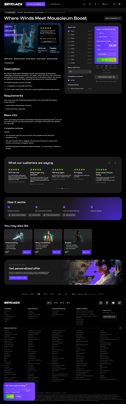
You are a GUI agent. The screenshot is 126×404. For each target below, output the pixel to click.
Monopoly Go (31, 358)
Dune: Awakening (9, 344)
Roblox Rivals (103, 367)
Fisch (29, 348)
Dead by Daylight (57, 339)
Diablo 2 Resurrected (82, 341)
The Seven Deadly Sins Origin (60, 374)
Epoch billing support (58, 314)
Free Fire (30, 349)
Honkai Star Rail (80, 353)
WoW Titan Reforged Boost (11, 381)
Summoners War (8, 372)
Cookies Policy (15, 392)
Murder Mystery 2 (105, 358)
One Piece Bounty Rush (106, 360)
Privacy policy (80, 319)
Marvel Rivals (31, 356)
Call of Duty (103, 336)
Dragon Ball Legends (105, 343)
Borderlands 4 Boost (57, 336)
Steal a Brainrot (104, 370)
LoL (53, 355)
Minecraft (55, 356)
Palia (29, 362)
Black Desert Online (105, 334)
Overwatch (7, 362)
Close (19, 396)
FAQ (53, 316)
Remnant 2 (31, 367)
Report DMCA (80, 323)
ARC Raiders (103, 332)
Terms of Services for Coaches (85, 312)
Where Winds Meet (33, 377)
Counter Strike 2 (80, 337)
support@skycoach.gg (108, 312)
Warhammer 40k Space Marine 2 (85, 375)
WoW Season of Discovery (83, 379)
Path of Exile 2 (104, 362)
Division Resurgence (57, 343)
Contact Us (7, 314)
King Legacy (7, 355)
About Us (6, 311)
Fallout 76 (54, 346)
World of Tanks (80, 377)
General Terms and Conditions (84, 311)
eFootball (30, 344)
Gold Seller (31, 312)
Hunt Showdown (104, 353)
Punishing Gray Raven (106, 363)
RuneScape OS (80, 369)
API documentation (9, 316)
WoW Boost (103, 377)
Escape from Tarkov (105, 344)
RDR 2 (101, 365)
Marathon (6, 356)
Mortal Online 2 (80, 358)
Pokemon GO (7, 363)
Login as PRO (55, 311)
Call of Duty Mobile (9, 337)
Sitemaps (54, 312)
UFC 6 (101, 374)
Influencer (31, 318)
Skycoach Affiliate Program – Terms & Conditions (86, 317)
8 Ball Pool (7, 330)
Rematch (6, 367)
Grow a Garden (8, 351)
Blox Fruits (31, 336)
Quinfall (6, 365)
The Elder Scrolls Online (82, 372)
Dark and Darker (8, 339)
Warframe (31, 375)
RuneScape (31, 369)
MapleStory (103, 355)
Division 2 (30, 343)
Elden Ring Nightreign (82, 344)
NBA (5, 360)
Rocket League (8, 369)
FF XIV (5, 348)
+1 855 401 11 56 (106, 310)
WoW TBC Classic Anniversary (108, 379)
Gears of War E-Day (57, 349)
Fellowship (103, 346)
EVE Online (31, 346)
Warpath (102, 375)
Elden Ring (55, 344)
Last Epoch (31, 355)
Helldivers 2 (55, 353)
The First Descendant (10, 374)
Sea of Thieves (32, 370)
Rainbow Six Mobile (81, 365)
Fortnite (78, 348)
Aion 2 (101, 330)
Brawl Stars (79, 336)
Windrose (54, 377)
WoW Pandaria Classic (58, 379)
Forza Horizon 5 (104, 348)
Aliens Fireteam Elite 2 (34, 332)
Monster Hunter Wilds (58, 358)
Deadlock (78, 339)
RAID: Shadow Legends (58, 365)
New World (55, 360)
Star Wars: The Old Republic (83, 370)
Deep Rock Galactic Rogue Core (109, 339)
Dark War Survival (33, 339)
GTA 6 (77, 351)
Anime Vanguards (57, 332)
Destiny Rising (56, 341)
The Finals (103, 372)
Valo (5, 375)
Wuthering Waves (33, 381)
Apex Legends (80, 332)
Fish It (53, 348)
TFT (53, 372)
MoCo (5, 358)
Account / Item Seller (34, 314)
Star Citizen (55, 370)
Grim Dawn (103, 349)
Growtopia (55, 351)
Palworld (54, 362)
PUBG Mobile (55, 363)
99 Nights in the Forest (34, 330)
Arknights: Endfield (33, 334)
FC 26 (77, 346)
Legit (5, 321)
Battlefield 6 (55, 334)
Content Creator (33, 316)
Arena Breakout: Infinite (11, 334)
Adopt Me (78, 330)
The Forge (31, 374)
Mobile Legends (104, 356)
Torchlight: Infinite (81, 374)
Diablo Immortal (8, 343)
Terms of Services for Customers (85, 314)
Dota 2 (78, 343)
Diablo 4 (102, 341)
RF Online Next (56, 367)
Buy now (27, 252)
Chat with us (108, 317)
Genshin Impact (80, 349)
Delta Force (7, 341)
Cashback (7, 319)
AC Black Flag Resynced (58, 330)
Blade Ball (6, 336)
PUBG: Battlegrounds (82, 363)
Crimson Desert (104, 337)
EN (104, 4)
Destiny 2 (30, 341)
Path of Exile (79, 362)
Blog (5, 312)
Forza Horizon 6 (8, 349)
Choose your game (34, 4)
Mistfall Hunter (80, 356)
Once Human (79, 360)
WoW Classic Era (8, 379)
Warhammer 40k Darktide (59, 375)
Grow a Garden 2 (33, 351)
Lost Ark (78, 355)
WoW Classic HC (32, 379)
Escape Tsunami (8, 346)
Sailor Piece (7, 370)
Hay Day (6, 353)
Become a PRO (8, 318)
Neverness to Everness (34, 360)
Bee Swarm (79, 334)
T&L (29, 372)
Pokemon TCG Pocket (34, 363)
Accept (9, 396)
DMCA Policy (79, 324)
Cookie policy (79, 321)
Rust (101, 369)
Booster (30, 311)
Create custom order (18, 278)
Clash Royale (55, 337)
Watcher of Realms (9, 377)
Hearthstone (31, 353)
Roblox (78, 367)
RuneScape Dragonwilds (58, 369)
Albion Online (7, 332)
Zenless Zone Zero (57, 381)
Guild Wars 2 (103, 351)
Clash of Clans (32, 337)
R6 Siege (30, 365)
